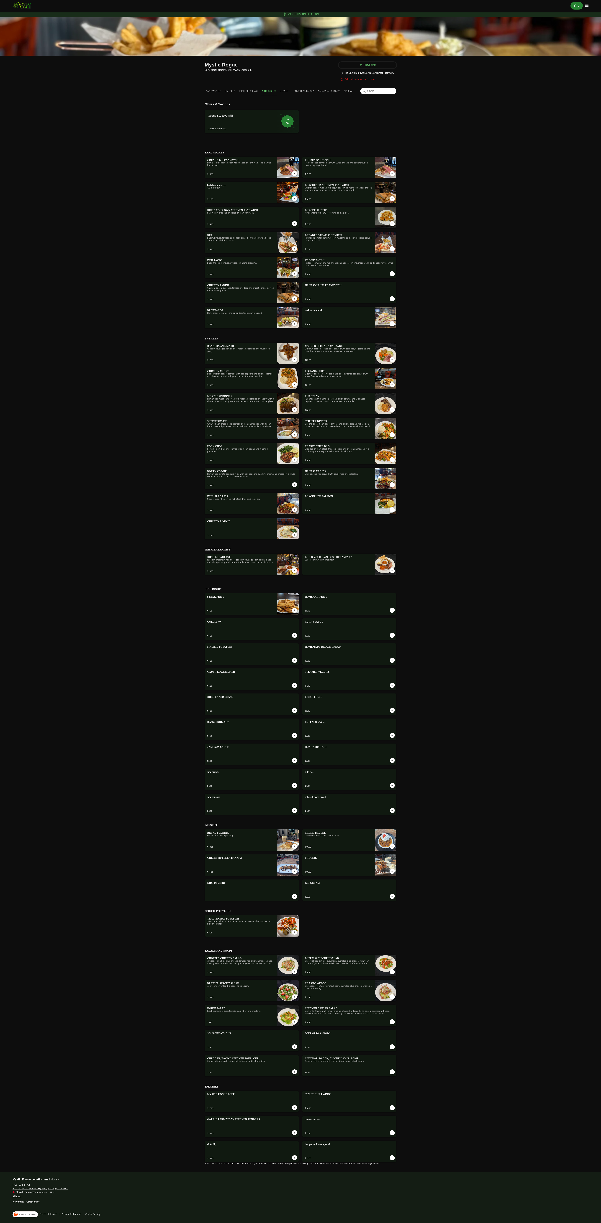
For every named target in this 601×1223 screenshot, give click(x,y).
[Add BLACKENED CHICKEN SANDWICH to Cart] (392, 198)
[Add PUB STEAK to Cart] (392, 409)
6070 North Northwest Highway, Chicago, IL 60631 (40, 1189)
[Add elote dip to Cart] (294, 1157)
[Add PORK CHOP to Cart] (294, 459)
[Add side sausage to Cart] (294, 810)
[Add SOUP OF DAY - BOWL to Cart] (392, 1046)
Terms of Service (48, 1214)
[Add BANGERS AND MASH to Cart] (294, 359)
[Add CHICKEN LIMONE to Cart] (294, 534)
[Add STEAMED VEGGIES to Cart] (392, 685)
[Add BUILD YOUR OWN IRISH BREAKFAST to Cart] (392, 570)
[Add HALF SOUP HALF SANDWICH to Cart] (392, 298)
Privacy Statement (71, 1214)
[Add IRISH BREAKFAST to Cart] (294, 570)
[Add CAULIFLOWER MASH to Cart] (294, 685)
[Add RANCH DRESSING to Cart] (294, 735)
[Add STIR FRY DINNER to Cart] (392, 434)
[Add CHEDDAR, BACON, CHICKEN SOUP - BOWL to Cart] (392, 1071)
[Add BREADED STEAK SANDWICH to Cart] (392, 248)
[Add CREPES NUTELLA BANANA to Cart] (294, 871)
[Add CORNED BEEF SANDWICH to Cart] (294, 173)
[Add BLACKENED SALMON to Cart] (392, 509)
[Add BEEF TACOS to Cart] (294, 323)
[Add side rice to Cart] (392, 785)
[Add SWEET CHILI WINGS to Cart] (392, 1107)
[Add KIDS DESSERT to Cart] (294, 896)
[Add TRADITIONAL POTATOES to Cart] (294, 932)
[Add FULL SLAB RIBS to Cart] (294, 509)
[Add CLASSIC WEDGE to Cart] (392, 996)
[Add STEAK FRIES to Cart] (294, 610)
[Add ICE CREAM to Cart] (392, 896)
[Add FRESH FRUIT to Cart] (392, 710)
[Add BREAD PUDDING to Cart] (294, 846)
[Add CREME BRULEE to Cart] (392, 846)
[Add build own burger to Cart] (294, 198)
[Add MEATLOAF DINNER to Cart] (294, 409)
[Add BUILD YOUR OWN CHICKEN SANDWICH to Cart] (294, 223)
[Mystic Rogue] (22, 6)
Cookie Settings (93, 1214)
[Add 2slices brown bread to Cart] (392, 810)
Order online (33, 1202)
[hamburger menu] (586, 6)
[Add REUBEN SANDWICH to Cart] (392, 173)
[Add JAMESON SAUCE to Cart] (294, 760)
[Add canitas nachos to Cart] (392, 1132)
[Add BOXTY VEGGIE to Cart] (294, 484)
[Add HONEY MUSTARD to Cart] (392, 760)
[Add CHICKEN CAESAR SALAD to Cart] (392, 1021)
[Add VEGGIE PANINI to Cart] (392, 273)
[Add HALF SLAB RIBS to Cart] (392, 484)
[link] (213, 91)
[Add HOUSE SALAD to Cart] (294, 1021)
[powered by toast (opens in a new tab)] (25, 1214)
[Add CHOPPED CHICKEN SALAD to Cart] (294, 971)
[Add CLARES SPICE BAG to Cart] (392, 459)
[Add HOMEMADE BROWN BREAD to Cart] (392, 660)
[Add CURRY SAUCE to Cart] (392, 635)
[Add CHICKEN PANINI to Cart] (294, 298)
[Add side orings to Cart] (294, 785)
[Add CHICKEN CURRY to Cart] (294, 384)
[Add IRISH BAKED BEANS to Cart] (294, 710)
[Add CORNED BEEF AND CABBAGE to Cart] (392, 359)
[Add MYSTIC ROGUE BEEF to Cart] (294, 1107)
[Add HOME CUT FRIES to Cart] (392, 610)
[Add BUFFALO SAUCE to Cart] (392, 735)
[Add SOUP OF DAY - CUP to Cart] (294, 1046)
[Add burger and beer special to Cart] (392, 1157)
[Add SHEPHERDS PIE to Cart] (294, 434)
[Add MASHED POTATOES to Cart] (294, 660)
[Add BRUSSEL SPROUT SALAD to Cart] (294, 996)
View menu (18, 1202)
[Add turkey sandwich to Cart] (392, 323)
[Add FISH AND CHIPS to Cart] (392, 384)
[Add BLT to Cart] (294, 248)
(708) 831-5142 (21, 1185)
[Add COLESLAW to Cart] (294, 635)
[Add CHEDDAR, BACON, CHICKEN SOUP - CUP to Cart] (294, 1071)
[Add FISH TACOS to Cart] (294, 273)
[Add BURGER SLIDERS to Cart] (392, 223)
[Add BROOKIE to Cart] (392, 871)
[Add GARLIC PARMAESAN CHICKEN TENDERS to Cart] (294, 1132)
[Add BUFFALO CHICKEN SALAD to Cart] (392, 971)
